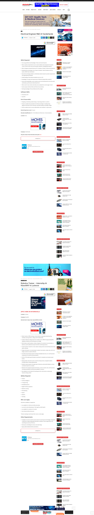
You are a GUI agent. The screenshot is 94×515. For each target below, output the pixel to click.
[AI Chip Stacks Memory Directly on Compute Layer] (59, 154)
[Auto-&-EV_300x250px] (38, 129)
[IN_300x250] (65, 40)
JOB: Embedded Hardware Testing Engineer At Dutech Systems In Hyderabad (66, 221)
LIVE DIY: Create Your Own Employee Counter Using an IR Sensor (67, 166)
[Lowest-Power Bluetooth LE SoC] (59, 145)
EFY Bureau (26, 37)
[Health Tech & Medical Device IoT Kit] (47, 26)
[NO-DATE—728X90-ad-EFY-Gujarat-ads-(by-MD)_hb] (47, 514)
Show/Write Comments (38, 151)
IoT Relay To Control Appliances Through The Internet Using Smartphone (67, 68)
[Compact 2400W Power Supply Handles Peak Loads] (59, 205)
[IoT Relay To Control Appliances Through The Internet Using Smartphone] (59, 68)
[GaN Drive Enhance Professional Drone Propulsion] (59, 200)
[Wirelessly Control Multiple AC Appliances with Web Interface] (59, 103)
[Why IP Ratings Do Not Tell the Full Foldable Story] (59, 124)
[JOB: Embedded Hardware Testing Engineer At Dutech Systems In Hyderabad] (59, 221)
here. (40, 134)
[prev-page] (57, 80)
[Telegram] (42, 38)
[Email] (51, 38)
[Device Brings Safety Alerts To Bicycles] (59, 149)
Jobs (28, 29)
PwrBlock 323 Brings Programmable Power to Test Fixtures (66, 119)
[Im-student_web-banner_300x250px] (65, 55)
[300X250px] (38, 57)
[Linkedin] (60, 0)
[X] (61, 0)
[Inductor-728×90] (51, 6)
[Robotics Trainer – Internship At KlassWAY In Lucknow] (59, 217)
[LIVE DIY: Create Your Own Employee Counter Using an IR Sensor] (59, 166)
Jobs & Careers (25, 29)
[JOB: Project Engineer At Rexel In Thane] (59, 230)
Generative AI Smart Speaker (66, 71)
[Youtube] (62, 0)
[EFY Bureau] (23, 37)
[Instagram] (58, 0)
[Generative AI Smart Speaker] (59, 72)
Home (21, 29)
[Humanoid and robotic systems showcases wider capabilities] (59, 128)
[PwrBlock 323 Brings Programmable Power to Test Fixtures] (59, 119)
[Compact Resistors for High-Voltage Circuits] (59, 196)
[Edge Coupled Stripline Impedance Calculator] (59, 251)
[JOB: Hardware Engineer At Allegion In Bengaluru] (59, 226)
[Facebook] (57, 0)
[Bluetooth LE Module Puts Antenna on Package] (59, 140)
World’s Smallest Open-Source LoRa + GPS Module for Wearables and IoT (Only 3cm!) (67, 93)
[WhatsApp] (49, 38)
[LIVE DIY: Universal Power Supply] (59, 170)
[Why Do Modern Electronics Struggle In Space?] (59, 77)
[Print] (53, 38)
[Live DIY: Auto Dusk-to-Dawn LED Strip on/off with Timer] (59, 179)
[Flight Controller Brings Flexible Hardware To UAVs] (59, 115)
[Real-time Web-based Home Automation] (59, 89)
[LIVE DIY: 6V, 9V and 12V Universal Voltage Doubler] (59, 175)
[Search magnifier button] (68, 9)
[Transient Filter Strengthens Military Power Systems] (59, 191)
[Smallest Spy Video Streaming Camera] (59, 98)
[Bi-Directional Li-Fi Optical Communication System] (59, 63)
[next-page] (58, 80)
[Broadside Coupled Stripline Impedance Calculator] (59, 247)
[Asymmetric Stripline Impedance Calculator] (59, 256)
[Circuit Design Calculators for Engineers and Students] (59, 242)
